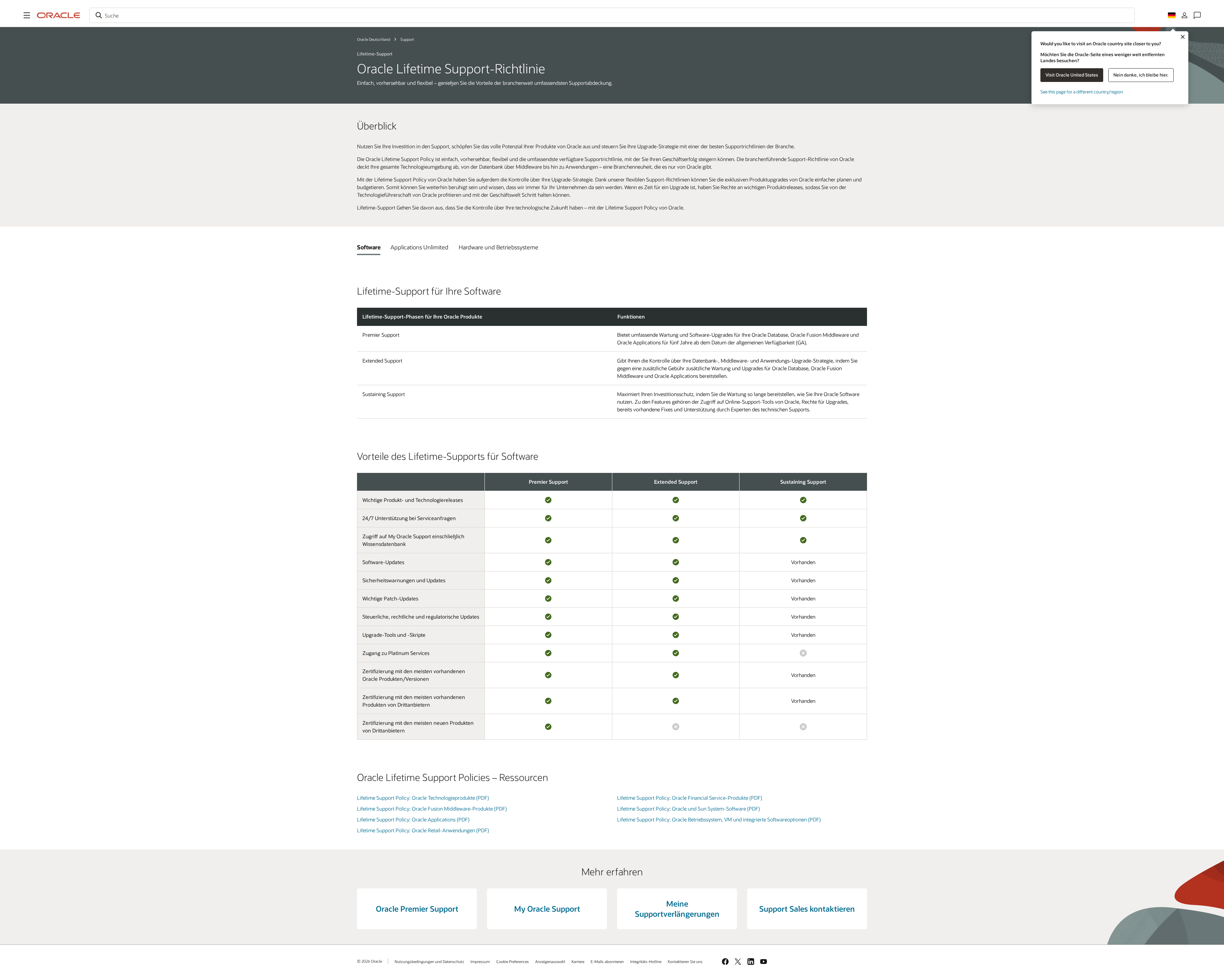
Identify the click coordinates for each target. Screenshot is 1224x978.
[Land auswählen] (1172, 15)
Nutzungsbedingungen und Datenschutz (429, 961)
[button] (27, 15)
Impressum (480, 961)
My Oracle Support (547, 909)
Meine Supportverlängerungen (677, 909)
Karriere (578, 961)
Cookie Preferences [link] (512, 961)
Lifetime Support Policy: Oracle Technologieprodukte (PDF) (423, 797)
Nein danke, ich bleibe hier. (1141, 75)
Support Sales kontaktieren (807, 909)
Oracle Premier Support (417, 909)
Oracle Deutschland (373, 39)
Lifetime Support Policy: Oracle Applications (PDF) (413, 819)
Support (407, 39)
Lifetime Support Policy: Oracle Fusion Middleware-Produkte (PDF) (432, 808)
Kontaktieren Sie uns (685, 961)
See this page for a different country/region (1081, 92)
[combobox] (612, 15)
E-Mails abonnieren (607, 961)
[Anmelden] (1184, 15)
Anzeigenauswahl (550, 961)
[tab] (368, 247)
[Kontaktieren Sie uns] (1197, 15)
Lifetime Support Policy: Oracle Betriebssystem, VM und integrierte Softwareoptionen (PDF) (719, 819)
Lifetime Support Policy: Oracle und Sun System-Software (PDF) (688, 808)
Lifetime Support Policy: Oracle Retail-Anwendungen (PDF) (423, 830)
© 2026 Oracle (369, 961)
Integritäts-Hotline (645, 961)
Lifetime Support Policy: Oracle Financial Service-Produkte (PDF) (689, 797)
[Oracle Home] (59, 15)
